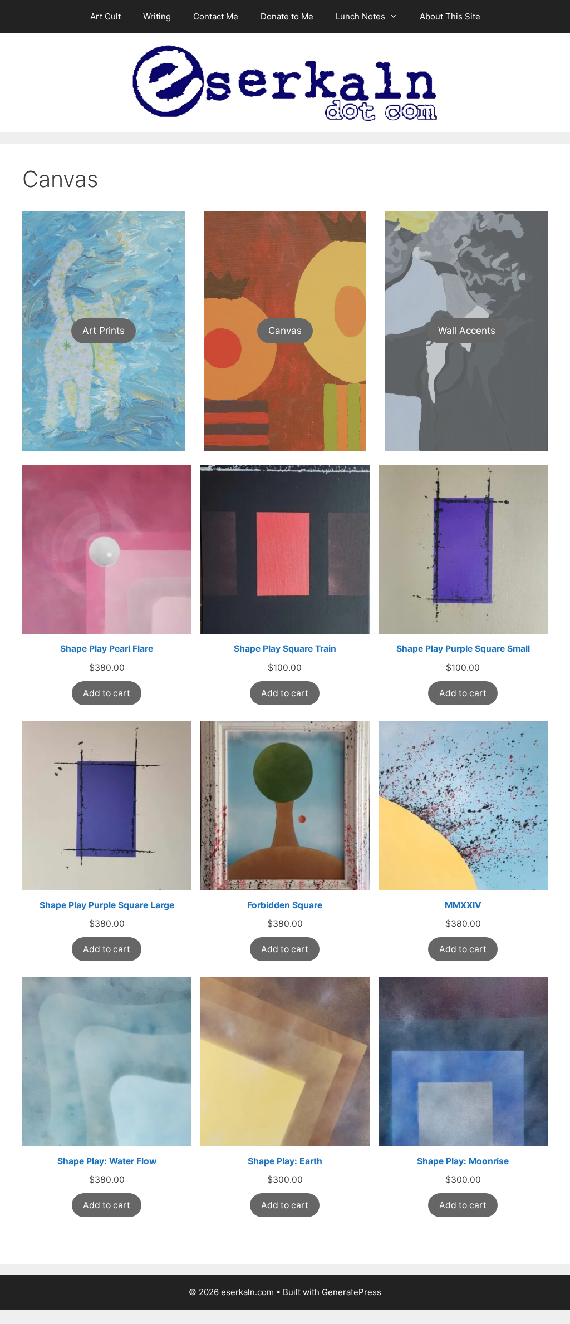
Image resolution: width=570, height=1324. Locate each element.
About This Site (450, 16)
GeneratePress (351, 1292)
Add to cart (106, 693)
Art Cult (105, 16)
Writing (157, 16)
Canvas (285, 330)
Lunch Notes (360, 16)
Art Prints (103, 330)
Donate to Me (287, 16)
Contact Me (215, 16)
